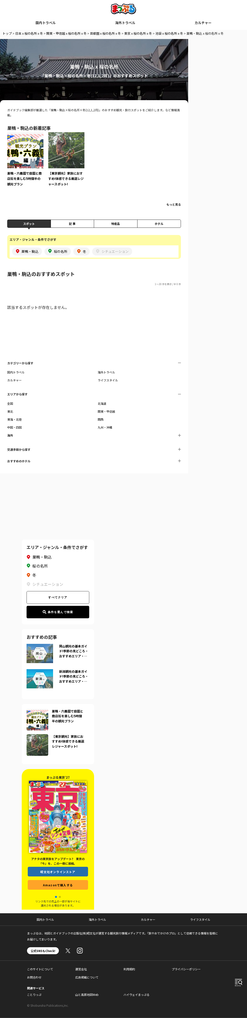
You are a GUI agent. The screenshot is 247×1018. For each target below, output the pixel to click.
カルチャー (203, 22)
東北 (10, 411)
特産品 (115, 224)
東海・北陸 (14, 419)
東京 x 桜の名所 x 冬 (138, 33)
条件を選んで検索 (60, 612)
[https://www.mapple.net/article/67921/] (37, 737)
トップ (7, 33)
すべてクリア (57, 597)
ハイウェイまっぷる (137, 994)
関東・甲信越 (106, 411)
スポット (29, 224)
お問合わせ (34, 977)
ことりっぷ (34, 994)
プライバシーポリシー (186, 969)
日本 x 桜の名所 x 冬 (29, 33)
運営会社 (81, 969)
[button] (56, 897)
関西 (100, 419)
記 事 (72, 224)
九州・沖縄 (105, 427)
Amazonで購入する (58, 888)
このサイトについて (40, 969)
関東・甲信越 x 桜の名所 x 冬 (66, 33)
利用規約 (129, 969)
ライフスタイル (108, 380)
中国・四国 (14, 427)
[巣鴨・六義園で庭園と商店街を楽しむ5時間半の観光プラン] (25, 162)
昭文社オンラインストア (57, 875)
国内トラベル (45, 22)
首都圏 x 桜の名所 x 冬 (105, 33)
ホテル (159, 224)
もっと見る (173, 204)
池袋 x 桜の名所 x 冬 (169, 33)
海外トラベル (125, 22)
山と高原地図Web (87, 994)
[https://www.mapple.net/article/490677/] (37, 712)
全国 (10, 403)
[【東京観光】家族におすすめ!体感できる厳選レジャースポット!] (66, 162)
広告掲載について (86, 977)
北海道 (102, 403)
